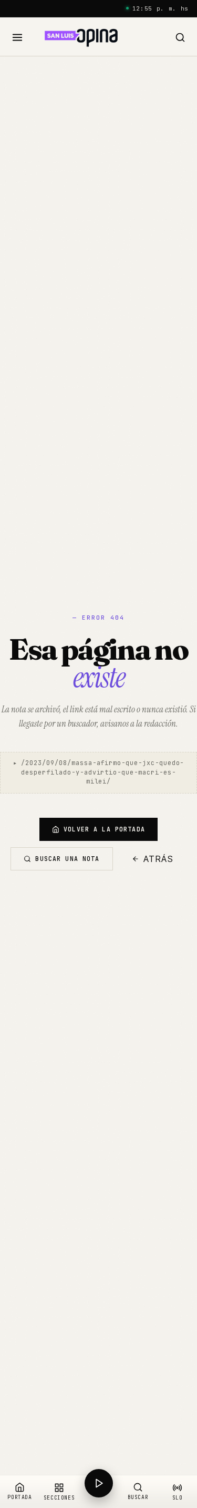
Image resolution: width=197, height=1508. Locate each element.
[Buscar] (180, 37)
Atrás (158, 859)
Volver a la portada (104, 829)
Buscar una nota (67, 859)
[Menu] (17, 37)
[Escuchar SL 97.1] (98, 1491)
